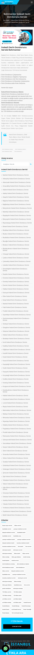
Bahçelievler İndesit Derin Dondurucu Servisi (17, 208)
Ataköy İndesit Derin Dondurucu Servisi (15, 193)
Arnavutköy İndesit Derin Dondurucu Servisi (17, 186)
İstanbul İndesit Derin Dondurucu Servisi (16, 175)
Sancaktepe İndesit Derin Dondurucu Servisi (17, 443)
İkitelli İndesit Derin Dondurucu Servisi (15, 515)
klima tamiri (17, 553)
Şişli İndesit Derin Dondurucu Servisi (14, 476)
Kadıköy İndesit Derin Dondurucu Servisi (16, 346)
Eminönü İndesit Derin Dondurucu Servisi (16, 278)
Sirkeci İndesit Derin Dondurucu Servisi (15, 458)
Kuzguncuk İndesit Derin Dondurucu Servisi (17, 386)
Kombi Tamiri (5, 609)
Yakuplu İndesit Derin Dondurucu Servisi (16, 504)
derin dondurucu (18, 151)
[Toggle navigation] (32, 2)
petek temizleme (6, 588)
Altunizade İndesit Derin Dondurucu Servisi (16, 182)
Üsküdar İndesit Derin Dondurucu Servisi (16, 496)
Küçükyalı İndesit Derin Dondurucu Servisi (16, 399)
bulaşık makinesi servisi (8, 532)
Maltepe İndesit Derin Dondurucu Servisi (16, 414)
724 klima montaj (6, 595)
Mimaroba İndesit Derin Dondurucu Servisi (16, 417)
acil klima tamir (17, 602)
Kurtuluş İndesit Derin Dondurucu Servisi (16, 382)
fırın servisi (28, 546)
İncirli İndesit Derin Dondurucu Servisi (15, 342)
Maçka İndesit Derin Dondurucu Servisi (15, 406)
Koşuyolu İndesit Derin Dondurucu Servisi (16, 371)
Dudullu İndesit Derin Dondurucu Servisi (16, 274)
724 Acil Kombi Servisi (17, 613)
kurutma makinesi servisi (9, 546)
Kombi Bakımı (6, 606)
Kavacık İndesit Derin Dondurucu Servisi (16, 360)
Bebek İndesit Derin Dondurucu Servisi (15, 226)
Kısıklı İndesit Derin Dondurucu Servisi (15, 368)
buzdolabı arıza (17, 536)
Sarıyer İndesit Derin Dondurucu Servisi (15, 447)
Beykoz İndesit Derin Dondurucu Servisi (15, 234)
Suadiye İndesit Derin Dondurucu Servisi (16, 462)
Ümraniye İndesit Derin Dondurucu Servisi (16, 493)
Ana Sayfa (6, 20)
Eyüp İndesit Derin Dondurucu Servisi (15, 300)
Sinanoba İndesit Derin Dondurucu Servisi (16, 454)
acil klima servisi (6, 599)
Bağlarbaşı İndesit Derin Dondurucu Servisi (17, 204)
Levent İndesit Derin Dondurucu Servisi (15, 403)
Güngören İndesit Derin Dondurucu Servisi (16, 327)
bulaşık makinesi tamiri (8, 543)
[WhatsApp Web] (5, 648)
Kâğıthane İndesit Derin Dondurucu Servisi (16, 349)
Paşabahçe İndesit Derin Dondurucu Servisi (17, 428)
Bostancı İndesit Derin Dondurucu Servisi (16, 245)
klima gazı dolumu (16, 557)
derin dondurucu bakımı (20, 149)
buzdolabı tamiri (21, 532)
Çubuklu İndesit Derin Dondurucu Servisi (16, 265)
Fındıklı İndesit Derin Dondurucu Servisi (15, 311)
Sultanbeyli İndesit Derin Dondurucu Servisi (17, 465)
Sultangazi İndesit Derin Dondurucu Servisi (16, 469)
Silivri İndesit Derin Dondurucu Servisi (15, 451)
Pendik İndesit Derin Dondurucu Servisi (15, 432)
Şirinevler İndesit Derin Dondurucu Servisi (16, 473)
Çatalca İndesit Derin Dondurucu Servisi (16, 258)
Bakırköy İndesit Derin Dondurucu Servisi (16, 212)
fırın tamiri (20, 546)
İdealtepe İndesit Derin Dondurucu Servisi (16, 338)
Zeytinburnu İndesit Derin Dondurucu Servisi (17, 511)
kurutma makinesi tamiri (23, 543)
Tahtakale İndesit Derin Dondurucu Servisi (16, 480)
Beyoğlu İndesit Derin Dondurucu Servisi (16, 241)
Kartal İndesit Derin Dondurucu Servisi (15, 357)
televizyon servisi (17, 550)
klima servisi (17, 525)
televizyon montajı (7, 553)
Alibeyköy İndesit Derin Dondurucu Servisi (16, 178)
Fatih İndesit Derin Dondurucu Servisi (15, 307)
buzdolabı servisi (6, 529)
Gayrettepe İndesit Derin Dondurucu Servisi (17, 314)
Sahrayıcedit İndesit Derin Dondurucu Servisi (17, 439)
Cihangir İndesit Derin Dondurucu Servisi (16, 254)
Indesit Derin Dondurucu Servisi (20, 20)
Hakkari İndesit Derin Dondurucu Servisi (16, 289)
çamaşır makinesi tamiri (8, 539)
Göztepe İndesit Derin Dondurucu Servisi (16, 324)
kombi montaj (26, 557)
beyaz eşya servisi (7, 525)
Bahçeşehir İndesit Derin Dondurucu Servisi (17, 219)
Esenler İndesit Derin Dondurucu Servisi (16, 285)
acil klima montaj (6, 602)
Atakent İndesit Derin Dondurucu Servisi (15, 189)
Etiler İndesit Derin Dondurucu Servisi (15, 296)
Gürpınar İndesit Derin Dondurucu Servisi (16, 331)
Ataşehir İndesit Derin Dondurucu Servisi (16, 197)
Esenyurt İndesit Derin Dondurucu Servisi (16, 292)
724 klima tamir (17, 595)
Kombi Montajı (15, 606)
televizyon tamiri (6, 550)
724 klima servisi (6, 592)
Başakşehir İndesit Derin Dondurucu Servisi (17, 215)
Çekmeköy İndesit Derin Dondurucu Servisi (16, 261)
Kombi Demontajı (26, 606)
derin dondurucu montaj (7, 149)
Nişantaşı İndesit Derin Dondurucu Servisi (16, 421)
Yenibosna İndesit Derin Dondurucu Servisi (16, 507)
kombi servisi (15, 560)
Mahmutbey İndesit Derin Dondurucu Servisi (17, 410)
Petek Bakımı (5, 613)
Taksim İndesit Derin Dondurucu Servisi (15, 484)
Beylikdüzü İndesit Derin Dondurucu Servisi (17, 237)
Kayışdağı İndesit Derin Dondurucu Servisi (16, 364)
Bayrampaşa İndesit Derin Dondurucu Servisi (17, 223)
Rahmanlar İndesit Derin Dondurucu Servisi (17, 436)
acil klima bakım (17, 599)
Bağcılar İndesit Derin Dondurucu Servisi (16, 201)
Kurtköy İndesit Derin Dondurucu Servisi (15, 379)
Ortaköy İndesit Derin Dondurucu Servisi (16, 425)
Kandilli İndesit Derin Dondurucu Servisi (15, 353)
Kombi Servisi (27, 602)
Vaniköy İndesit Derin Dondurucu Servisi (16, 500)
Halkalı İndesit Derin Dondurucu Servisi (15, 335)
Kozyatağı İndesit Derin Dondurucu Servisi (16, 375)
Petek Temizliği (27, 609)
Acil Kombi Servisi (16, 609)
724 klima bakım (18, 592)
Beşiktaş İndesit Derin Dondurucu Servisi (16, 230)
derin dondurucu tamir (7, 151)
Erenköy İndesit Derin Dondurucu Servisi (16, 281)
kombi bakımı (5, 560)
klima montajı (5, 557)
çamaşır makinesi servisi (19, 529)
